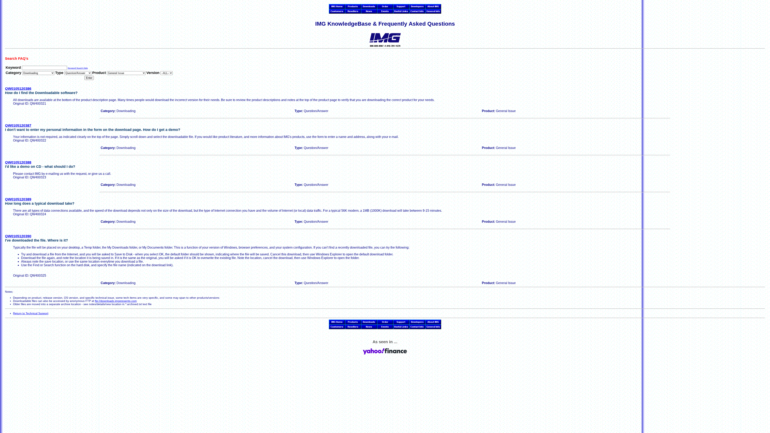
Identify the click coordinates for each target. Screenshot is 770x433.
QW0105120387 (18, 125)
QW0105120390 (18, 236)
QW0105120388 (18, 162)
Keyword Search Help (78, 68)
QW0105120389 (18, 199)
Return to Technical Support (30, 313)
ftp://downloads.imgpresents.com (116, 300)
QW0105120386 (18, 89)
